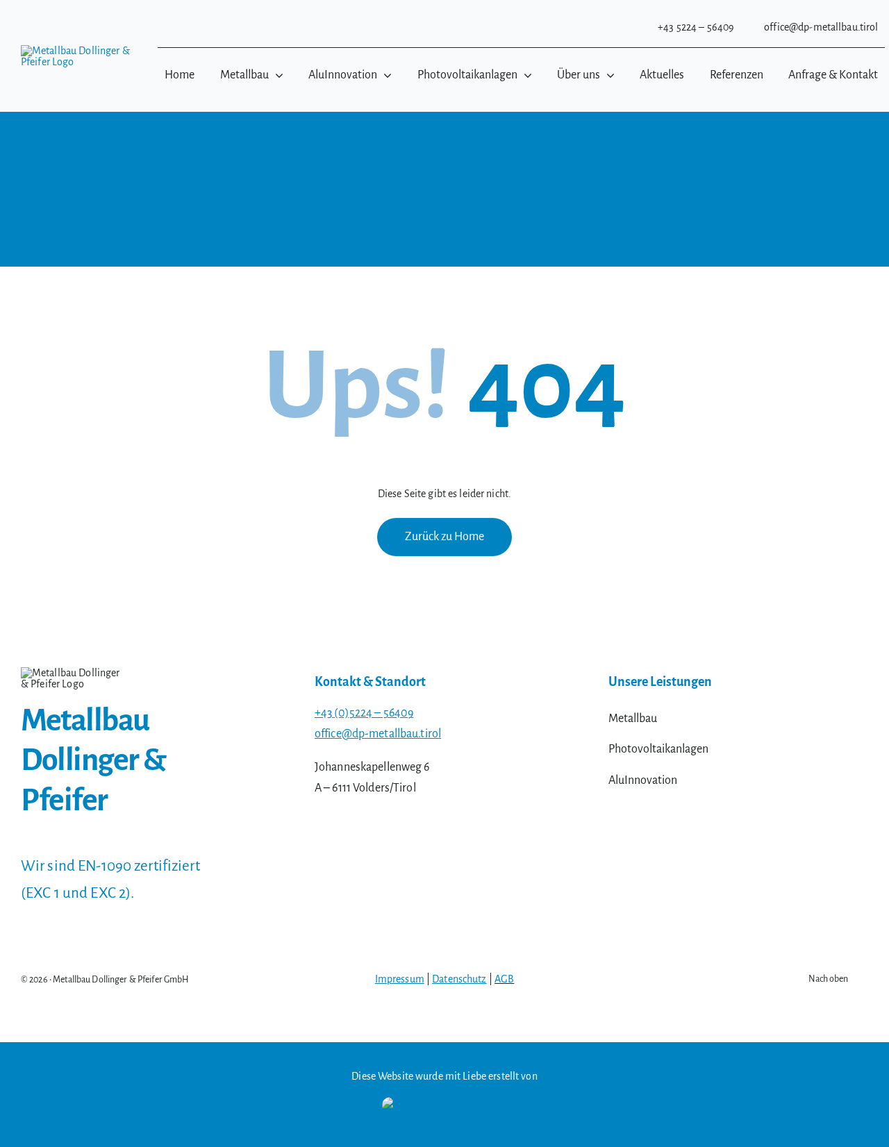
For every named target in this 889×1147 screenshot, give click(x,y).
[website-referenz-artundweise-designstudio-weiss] (444, 1102)
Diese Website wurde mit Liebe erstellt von (444, 1076)
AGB (504, 979)
